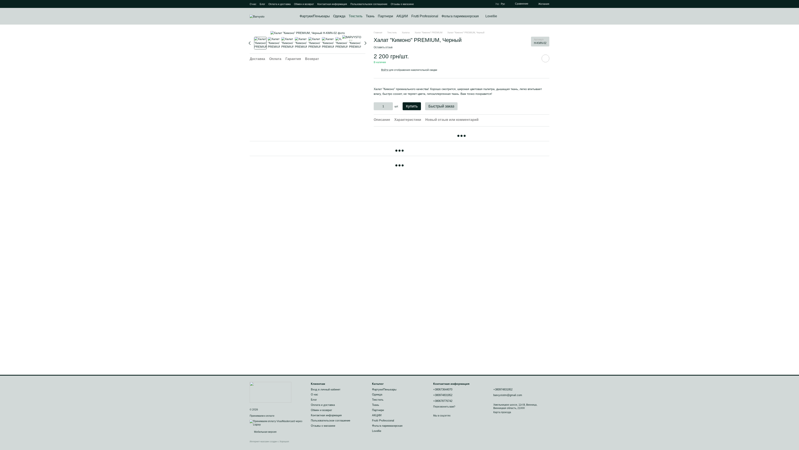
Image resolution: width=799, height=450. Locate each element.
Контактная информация (332, 4)
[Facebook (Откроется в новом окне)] (425, 4)
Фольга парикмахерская (460, 16)
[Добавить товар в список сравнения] (533, 58)
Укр (497, 4)
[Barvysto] (270, 392)
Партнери (385, 16)
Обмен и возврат (304, 4)
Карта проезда (502, 412)
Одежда (339, 16)
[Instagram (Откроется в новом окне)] (420, 4)
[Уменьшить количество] (377, 106)
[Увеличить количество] (390, 106)
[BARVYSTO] (351, 37)
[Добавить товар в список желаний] (545, 58)
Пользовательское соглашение (368, 4)
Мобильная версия (265, 431)
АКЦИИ (402, 16)
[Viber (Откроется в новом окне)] (430, 4)
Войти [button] (384, 70)
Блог (262, 4)
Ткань (370, 16)
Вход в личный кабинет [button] (325, 389)
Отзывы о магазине (402, 4)
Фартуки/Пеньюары (315, 16)
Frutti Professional (424, 16)
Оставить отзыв (383, 47)
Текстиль (355, 16)
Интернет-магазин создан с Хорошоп (269, 441)
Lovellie (491, 16)
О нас (253, 4)
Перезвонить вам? (444, 406)
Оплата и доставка (279, 4)
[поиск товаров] (504, 16)
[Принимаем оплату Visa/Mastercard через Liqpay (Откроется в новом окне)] (277, 422)
